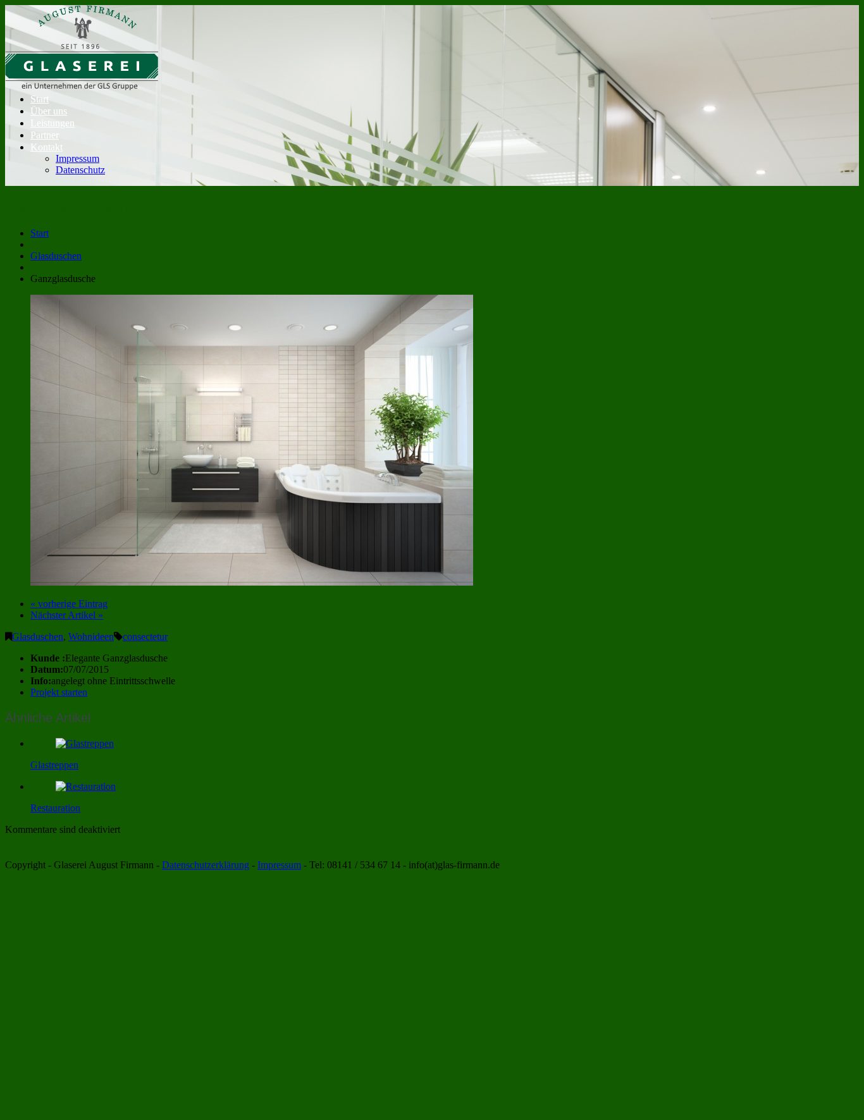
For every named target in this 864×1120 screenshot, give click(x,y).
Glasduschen (56, 255)
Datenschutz (80, 169)
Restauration (55, 808)
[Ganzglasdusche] (251, 582)
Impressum (77, 158)
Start (39, 99)
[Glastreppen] (85, 743)
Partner (44, 135)
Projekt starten (58, 692)
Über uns (48, 111)
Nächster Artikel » (66, 615)
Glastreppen (54, 765)
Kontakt (46, 147)
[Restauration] (86, 786)
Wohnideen (91, 636)
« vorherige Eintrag (69, 603)
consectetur (145, 636)
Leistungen (52, 123)
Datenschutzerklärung (205, 864)
